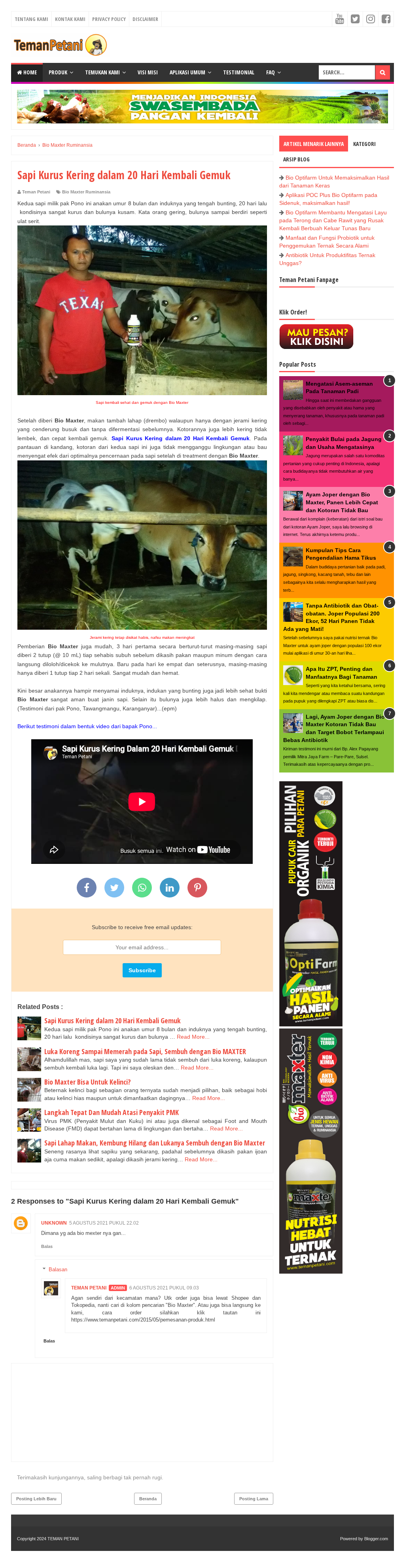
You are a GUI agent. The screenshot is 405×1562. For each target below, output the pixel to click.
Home (29, 72)
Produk (58, 72)
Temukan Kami (102, 72)
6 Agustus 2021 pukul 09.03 (164, 1288)
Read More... (193, 1037)
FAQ (270, 72)
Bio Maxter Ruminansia (86, 191)
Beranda (148, 1498)
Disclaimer (145, 19)
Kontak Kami (70, 19)
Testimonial (238, 72)
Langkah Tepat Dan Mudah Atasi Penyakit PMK (111, 1112)
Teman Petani (88, 1288)
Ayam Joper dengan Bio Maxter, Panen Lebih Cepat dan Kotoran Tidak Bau (342, 502)
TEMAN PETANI (63, 1538)
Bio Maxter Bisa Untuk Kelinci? (87, 1082)
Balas (47, 1246)
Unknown (54, 1223)
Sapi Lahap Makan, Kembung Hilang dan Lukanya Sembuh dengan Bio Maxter (154, 1142)
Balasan (58, 1269)
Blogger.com (376, 1538)
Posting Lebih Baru (36, 1498)
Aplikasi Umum (187, 72)
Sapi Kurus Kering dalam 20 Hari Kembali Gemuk (112, 1020)
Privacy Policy (109, 19)
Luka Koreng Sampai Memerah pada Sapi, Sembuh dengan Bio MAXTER (145, 1051)
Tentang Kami (31, 19)
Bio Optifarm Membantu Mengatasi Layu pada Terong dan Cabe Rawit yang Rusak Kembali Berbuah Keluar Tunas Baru (333, 220)
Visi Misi (148, 72)
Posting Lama (253, 1498)
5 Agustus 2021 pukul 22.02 (104, 1223)
